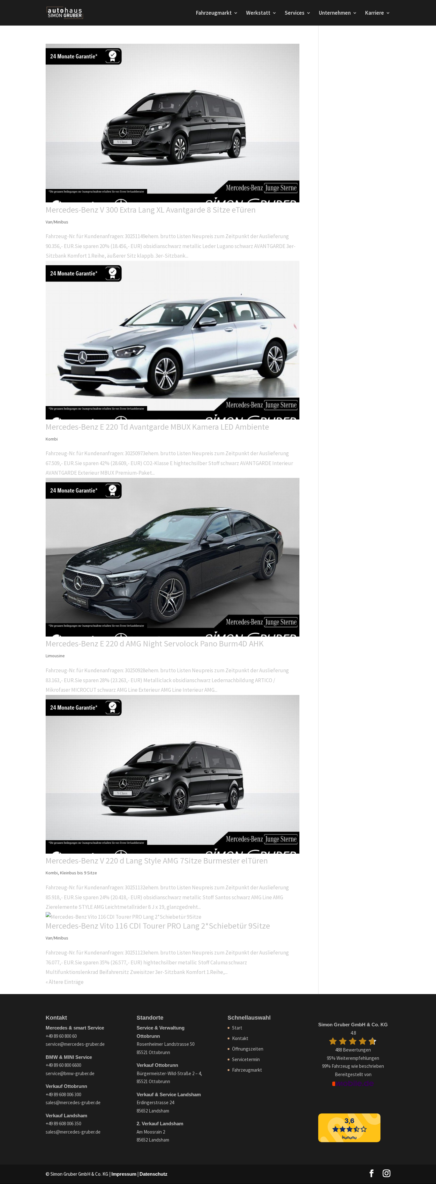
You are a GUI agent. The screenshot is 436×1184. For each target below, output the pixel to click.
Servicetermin (246, 1059)
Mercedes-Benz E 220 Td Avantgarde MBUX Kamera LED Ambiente (157, 426)
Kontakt (240, 1038)
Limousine (55, 656)
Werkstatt (258, 13)
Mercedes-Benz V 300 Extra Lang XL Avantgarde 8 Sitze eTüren (151, 209)
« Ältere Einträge (65, 981)
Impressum (123, 1174)
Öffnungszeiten (247, 1049)
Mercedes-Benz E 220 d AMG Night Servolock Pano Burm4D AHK (155, 643)
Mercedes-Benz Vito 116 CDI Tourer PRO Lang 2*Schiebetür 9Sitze (158, 925)
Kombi (52, 439)
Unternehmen (335, 13)
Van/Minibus (57, 222)
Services (294, 13)
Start (237, 1028)
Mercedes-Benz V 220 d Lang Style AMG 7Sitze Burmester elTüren (157, 860)
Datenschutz (153, 1174)
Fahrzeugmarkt (214, 13)
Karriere (374, 13)
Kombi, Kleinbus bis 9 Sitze (71, 873)
